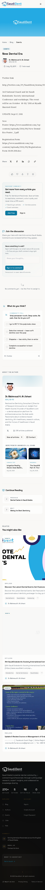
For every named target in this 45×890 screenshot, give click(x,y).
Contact (32, 437)
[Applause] (33, 174)
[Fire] (22, 174)
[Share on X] (10, 161)
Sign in (22, 213)
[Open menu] (40, 4)
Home (4, 42)
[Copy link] (35, 161)
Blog (11, 42)
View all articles (13, 437)
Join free (11, 213)
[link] (22, 335)
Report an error (10, 881)
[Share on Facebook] (16, 161)
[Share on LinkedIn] (22, 161)
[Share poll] (38, 356)
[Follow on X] (7, 430)
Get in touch (8, 861)
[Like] (12, 174)
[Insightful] (27, 174)
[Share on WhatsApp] (28, 161)
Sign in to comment (14, 268)
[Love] (17, 174)
